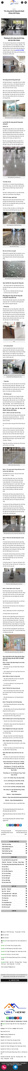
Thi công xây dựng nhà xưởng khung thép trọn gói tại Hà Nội (7, 832)
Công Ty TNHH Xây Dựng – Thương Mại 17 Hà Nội (13, 932)
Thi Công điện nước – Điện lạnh (9, 893)
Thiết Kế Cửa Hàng (6, 844)
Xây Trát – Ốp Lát (6, 891)
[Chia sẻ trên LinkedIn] (20, 825)
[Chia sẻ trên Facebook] (10, 825)
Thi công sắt (5, 900)
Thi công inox (5, 898)
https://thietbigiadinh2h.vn (16, 800)
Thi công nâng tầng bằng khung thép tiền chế (13, 864)
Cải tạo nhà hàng (6, 880)
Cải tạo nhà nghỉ (6, 878)
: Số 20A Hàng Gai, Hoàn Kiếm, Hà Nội (11, 948)
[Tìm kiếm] (22, 2)
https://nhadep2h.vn (16, 794)
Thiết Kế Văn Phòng (6, 853)
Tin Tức (14, 9)
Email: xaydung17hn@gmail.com (8, 967)
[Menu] (2, 2)
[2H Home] (14, 2)
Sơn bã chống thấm (6, 904)
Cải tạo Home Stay (6, 882)
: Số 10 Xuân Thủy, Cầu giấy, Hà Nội (11, 945)
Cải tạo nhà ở (5, 866)
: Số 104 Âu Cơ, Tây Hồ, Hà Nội (10, 954)
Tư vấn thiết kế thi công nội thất (9, 860)
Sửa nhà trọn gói (6, 907)
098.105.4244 (5, 937)
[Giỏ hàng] (25, 2)
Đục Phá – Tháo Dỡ (6, 889)
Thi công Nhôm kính (6, 902)
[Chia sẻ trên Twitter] (12, 825)
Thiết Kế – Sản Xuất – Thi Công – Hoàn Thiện (13, 862)
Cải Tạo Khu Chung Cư (7, 871)
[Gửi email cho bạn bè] (15, 825)
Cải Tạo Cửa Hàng (6, 873)
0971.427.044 (5, 935)
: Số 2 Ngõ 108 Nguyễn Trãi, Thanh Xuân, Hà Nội (13, 951)
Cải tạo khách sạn (6, 875)
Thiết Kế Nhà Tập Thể (7, 851)
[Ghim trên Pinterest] (18, 825)
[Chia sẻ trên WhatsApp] (7, 825)
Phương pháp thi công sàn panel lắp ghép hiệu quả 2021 (21, 832)
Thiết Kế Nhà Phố (6, 849)
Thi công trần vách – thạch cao (9, 895)
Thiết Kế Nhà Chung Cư (7, 846)
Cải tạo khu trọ (5, 869)
